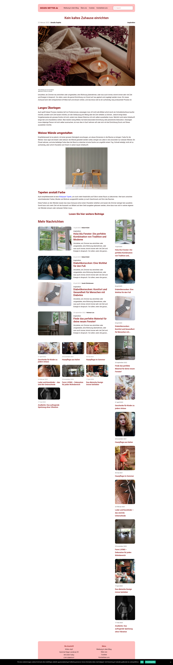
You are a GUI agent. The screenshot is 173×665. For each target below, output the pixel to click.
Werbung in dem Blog (71, 8)
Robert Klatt (85, 227)
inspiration (131, 22)
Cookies (92, 8)
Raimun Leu (90, 312)
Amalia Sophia (56, 22)
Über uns (84, 8)
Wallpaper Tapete (65, 197)
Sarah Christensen (88, 283)
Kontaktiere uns (102, 8)
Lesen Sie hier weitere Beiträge (86, 214)
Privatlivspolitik (150, 662)
